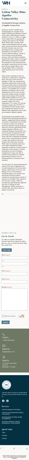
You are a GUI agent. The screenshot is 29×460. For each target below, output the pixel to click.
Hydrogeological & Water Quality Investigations (12, 417)
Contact (4, 438)
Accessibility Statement (13, 457)
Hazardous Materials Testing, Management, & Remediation (11, 422)
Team (3, 432)
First (3, 260)
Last (3, 266)
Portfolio (4, 435)
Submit (5, 322)
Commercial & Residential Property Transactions (12, 413)
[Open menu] (25, 3)
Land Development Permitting (11, 409)
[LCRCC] (17, 450)
